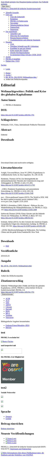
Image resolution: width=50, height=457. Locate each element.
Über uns (9, 15)
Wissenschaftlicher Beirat (19, 25)
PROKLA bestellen (13, 59)
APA (7, 303)
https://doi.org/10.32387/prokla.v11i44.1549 (17, 193)
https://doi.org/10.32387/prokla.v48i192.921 (17, 218)
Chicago (9, 307)
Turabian (9, 315)
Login (8, 69)
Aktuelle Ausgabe (12, 13)
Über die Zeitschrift (17, 17)
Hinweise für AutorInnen (19, 36)
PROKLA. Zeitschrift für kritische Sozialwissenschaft (20, 9)
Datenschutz (14, 27)
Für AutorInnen (11, 32)
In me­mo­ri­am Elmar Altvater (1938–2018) (25, 55)
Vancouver (9, 317)
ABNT (8, 305)
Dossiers (9, 42)
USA (12, 44)
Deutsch (9, 417)
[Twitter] (2, 402)
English (8, 419)
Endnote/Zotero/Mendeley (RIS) (17, 325)
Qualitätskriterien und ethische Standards (25, 40)
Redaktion (14, 19)
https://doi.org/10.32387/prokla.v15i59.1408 (20, 210)
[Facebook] (2, 397)
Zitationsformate (7, 294)
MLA (8, 313)
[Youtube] (2, 407)
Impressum (14, 29)
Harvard (9, 309)
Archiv (8, 57)
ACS (7, 301)
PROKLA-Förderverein (19, 21)
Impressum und (16, 449)
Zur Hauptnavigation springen (27, 2)
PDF (7, 246)
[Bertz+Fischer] (7, 341)
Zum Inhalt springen (8, 2)
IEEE (8, 311)
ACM (8, 299)
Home (8, 73)
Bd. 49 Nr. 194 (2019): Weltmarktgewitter (21, 77)
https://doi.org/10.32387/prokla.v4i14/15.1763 (18, 185)
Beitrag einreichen (7, 429)
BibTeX (9, 328)
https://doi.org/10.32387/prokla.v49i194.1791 (17, 115)
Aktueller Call (15, 34)
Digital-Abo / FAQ (13, 61)
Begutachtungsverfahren (19, 38)
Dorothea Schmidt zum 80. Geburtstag (24, 46)
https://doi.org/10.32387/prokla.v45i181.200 (29, 226)
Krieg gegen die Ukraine (19, 51)
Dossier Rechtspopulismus (20, 53)
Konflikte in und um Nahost (20, 48)
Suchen (3, 65)
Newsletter (14, 23)
